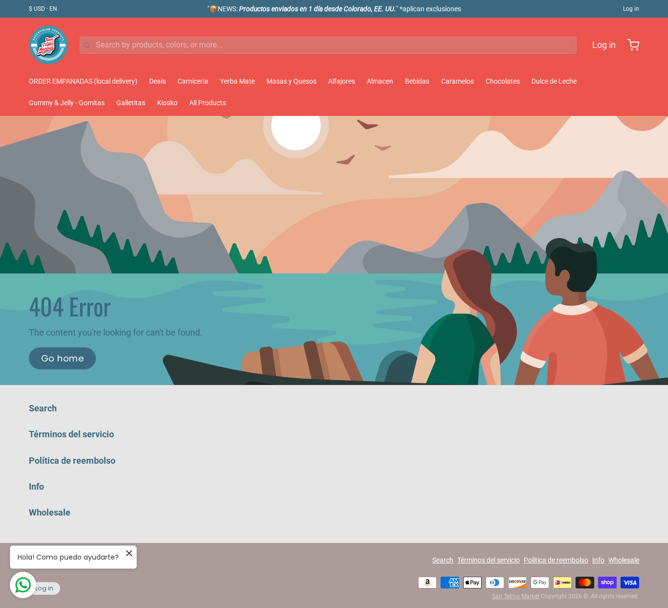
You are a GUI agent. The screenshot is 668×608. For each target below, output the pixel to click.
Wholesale (49, 512)
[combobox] (328, 45)
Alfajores (341, 81)
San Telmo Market (515, 596)
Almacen (380, 81)
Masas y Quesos (291, 81)
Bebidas (417, 81)
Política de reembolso (72, 460)
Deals (157, 81)
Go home (62, 358)
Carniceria (193, 81)
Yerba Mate (237, 81)
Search (43, 408)
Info (36, 486)
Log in (631, 8)
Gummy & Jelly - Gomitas (67, 103)
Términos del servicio (71, 434)
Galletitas (130, 103)
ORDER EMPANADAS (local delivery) (83, 81)
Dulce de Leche (554, 81)
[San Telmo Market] (48, 45)
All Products (207, 103)
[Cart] (629, 45)
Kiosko (167, 103)
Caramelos (457, 81)
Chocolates (503, 81)
